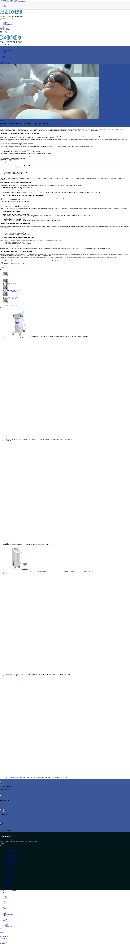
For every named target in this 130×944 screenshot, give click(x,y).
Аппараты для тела (9, 872)
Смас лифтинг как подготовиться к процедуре (13, 276)
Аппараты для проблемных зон (12, 874)
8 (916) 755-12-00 (4, 32)
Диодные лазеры (9, 860)
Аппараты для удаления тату (12, 865)
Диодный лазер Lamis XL (36, 571)
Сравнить (5, 925)
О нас (6, 879)
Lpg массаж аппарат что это (9, 283)
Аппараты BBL (9, 854)
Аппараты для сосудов (10, 849)
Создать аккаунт (4, 938)
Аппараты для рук (9, 871)
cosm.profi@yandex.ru (5, 29)
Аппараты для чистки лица (11, 862)
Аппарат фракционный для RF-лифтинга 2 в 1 (14, 674)
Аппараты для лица (9, 868)
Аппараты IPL (8, 853)
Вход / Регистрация (7, 926)
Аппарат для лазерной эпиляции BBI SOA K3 (13, 439)
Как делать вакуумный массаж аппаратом (12, 303)
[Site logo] (8, 17)
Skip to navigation (4, 0)
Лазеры (4, 23)
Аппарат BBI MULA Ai (35, 336)
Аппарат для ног (9, 869)
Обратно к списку (4, 264)
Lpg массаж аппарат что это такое (10, 297)
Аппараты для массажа (10, 859)
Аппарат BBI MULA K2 (8, 542)
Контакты (7, 884)
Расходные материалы (8, 24)
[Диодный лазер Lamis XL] (16, 571)
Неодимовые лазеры (10, 851)
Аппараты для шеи (9, 873)
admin (8, 126)
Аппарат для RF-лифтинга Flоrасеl (11, 777)
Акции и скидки (9, 881)
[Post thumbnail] (5, 275)
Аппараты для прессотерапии (12, 850)
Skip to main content (12, 0)
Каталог (7, 882)
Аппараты (5, 22)
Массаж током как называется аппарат (11, 290)
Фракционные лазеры (10, 855)
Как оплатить (8, 885)
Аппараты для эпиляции (11, 861)
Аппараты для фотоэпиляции (12, 863)
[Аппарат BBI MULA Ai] (16, 336)
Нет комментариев (13, 278)
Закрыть (2, 267)
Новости (2, 120)
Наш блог (7, 880)
